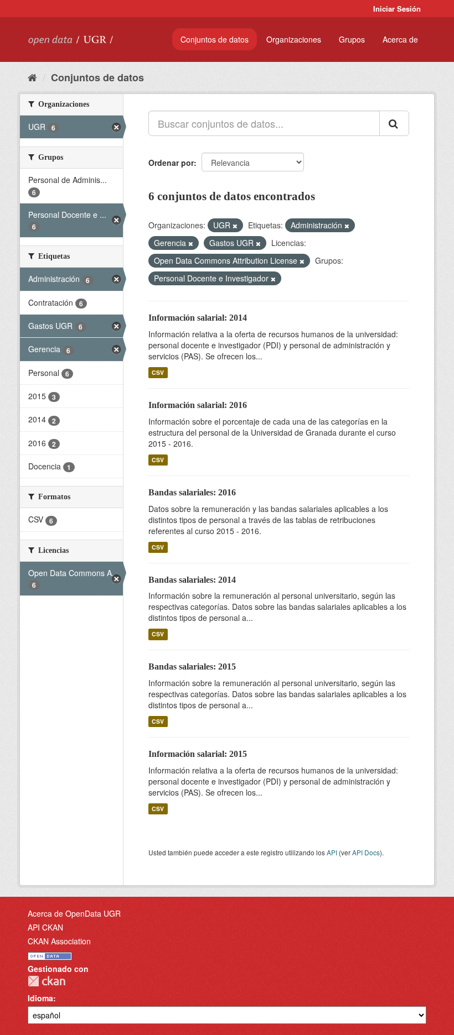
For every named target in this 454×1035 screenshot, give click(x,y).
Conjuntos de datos (214, 39)
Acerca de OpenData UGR (74, 913)
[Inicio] (32, 77)
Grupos (352, 39)
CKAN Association (59, 941)
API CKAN (45, 927)
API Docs (366, 852)
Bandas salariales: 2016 (192, 492)
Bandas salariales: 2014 (192, 579)
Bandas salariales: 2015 (192, 666)
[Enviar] (394, 123)
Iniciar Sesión (397, 8)
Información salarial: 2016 (197, 405)
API (332, 852)
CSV (158, 372)
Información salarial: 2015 (197, 754)
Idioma (40, 997)
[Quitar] (235, 225)
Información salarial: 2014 (197, 317)
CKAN (46, 981)
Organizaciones (293, 39)
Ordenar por (171, 162)
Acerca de (400, 39)
